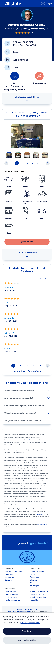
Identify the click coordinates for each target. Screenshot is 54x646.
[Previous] (6, 163)
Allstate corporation (13, 571)
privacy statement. (30, 622)
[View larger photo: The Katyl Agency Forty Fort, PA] (27, 136)
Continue (27, 631)
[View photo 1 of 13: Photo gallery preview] (9, 155)
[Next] (48, 163)
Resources (34, 577)
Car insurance (10, 591)
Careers (8, 580)
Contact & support (37, 571)
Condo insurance (12, 603)
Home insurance (11, 594)
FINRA (38, 514)
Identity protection (38, 597)
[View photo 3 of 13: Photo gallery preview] (27, 155)
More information (27, 640)
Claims (32, 574)
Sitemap (33, 580)
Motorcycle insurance (39, 591)
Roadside (34, 600)
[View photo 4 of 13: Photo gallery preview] (36, 155)
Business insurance (38, 594)
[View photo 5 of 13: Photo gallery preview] (45, 155)
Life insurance (11, 597)
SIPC (43, 514)
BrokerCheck (42, 524)
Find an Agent (31, 439)
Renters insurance (12, 600)
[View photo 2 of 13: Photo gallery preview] (18, 155)
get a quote (27, 241)
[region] (27, 629)
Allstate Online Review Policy (27, 371)
